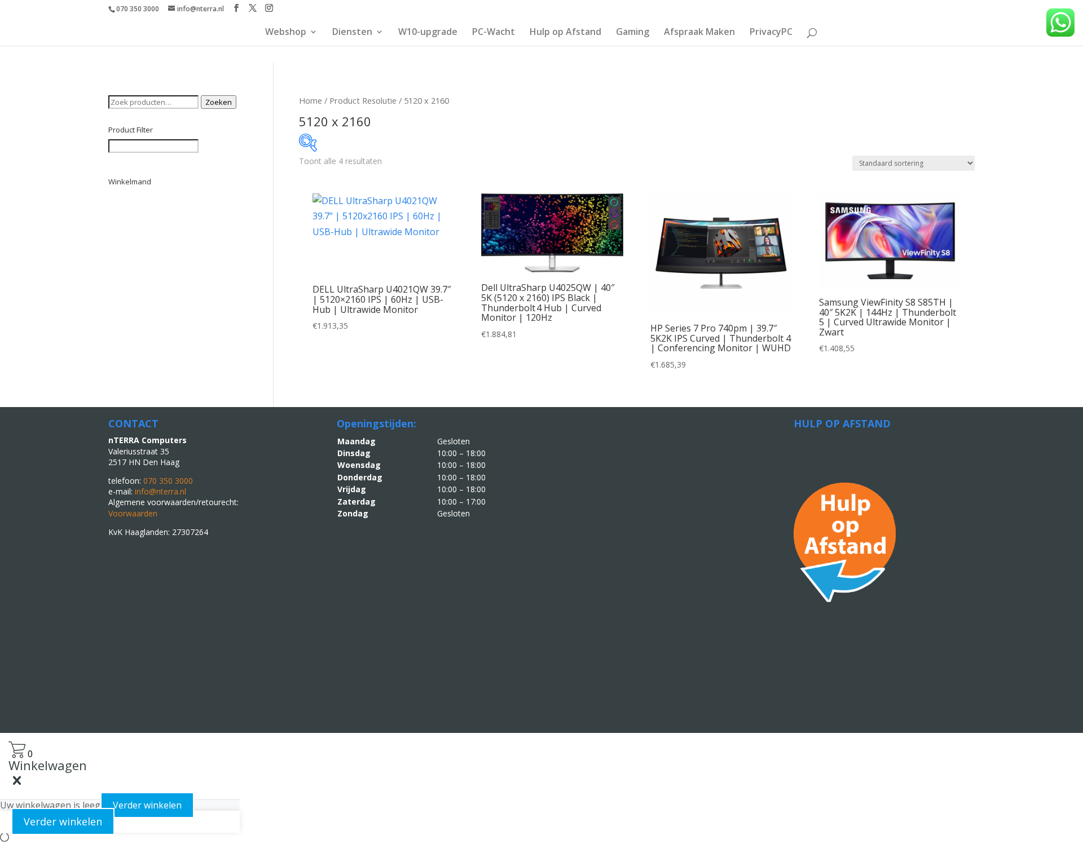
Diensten (352, 33)
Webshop (285, 33)
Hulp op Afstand (565, 33)
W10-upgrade (427, 33)
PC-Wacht (493, 33)
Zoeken (218, 102)
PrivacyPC (771, 33)
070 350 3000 (137, 9)
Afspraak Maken (699, 33)
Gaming (632, 33)
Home (310, 100)
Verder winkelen (147, 805)
